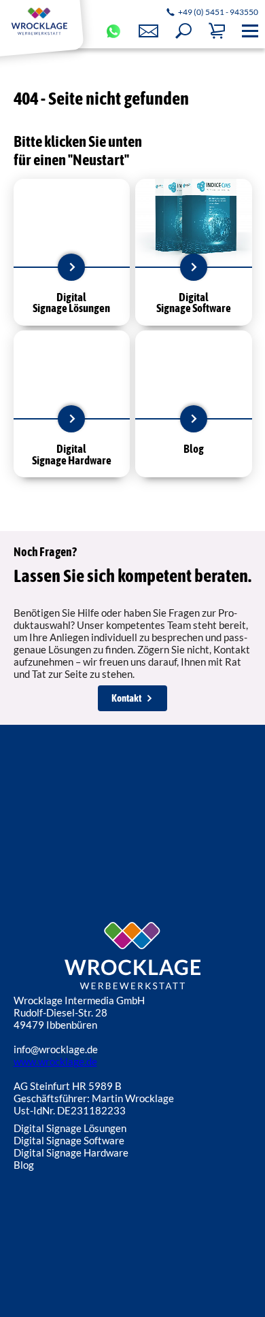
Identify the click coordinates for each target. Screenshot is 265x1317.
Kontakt (126, 698)
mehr (71, 267)
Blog (24, 1165)
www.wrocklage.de (55, 1061)
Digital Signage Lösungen (70, 1128)
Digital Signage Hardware (71, 1152)
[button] (183, 31)
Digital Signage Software (69, 1140)
